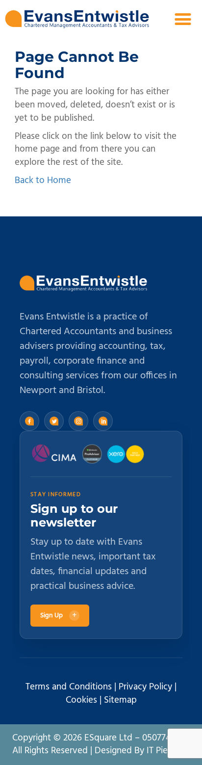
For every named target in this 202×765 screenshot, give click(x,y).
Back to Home (43, 180)
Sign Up (58, 615)
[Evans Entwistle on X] (54, 421)
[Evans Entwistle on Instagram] (78, 421)
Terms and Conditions (68, 687)
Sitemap (120, 700)
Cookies (81, 700)
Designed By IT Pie (131, 750)
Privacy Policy (145, 687)
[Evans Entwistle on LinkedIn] (103, 421)
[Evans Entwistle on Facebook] (29, 421)
